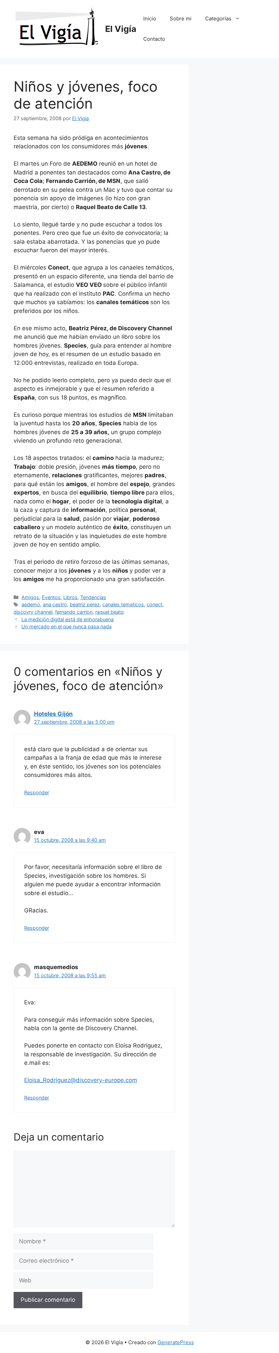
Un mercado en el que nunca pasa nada (66, 626)
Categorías (218, 18)
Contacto (154, 39)
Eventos (51, 597)
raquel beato (109, 612)
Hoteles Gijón (53, 713)
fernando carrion (74, 612)
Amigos (30, 597)
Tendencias (93, 597)
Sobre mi (181, 18)
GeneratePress (176, 1342)
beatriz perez (85, 604)
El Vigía (120, 29)
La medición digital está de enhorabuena (67, 619)
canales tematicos (123, 604)
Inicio (149, 18)
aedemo (30, 604)
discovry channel (33, 612)
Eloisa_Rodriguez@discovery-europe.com (80, 1080)
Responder (36, 792)
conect (154, 604)
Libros (70, 597)
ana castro (55, 604)
